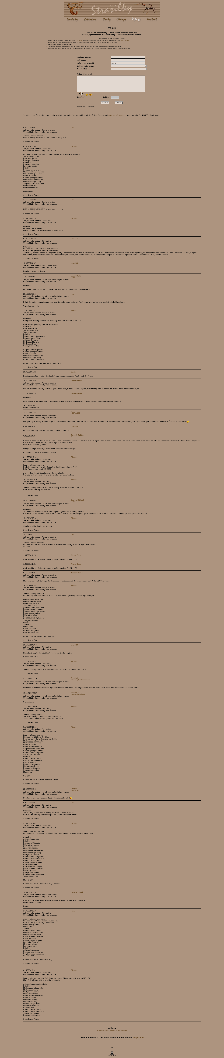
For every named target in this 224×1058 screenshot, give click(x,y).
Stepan (74, 788)
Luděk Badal (76, 276)
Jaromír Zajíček (77, 435)
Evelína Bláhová (77, 500)
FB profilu (138, 1037)
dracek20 (74, 263)
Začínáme (79, 40)
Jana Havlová (76, 381)
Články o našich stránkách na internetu (112, 1031)
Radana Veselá (77, 892)
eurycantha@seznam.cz (117, 115)
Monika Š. (75, 678)
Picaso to (75, 239)
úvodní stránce (124, 40)
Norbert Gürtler (77, 573)
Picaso (73, 128)
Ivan (72, 294)
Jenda (73, 372)
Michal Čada (76, 555)
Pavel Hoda (75, 412)
